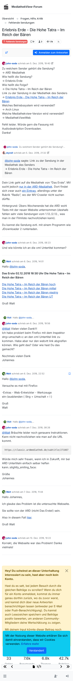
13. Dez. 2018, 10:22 (40, 538)
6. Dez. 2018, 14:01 (33, 261)
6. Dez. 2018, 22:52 (34, 373)
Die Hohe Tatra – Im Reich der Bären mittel (29, 288)
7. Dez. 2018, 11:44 (33, 491)
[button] (4, 676)
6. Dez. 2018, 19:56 (40, 323)
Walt (8, 261)
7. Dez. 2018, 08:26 (40, 427)
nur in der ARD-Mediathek (35, 186)
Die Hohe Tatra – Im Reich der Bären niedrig (30, 292)
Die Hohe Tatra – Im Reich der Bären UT (27, 296)
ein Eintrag (29, 190)
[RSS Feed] (58, 42)
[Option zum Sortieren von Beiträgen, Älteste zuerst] (7, 53)
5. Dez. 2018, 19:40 (40, 63)
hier (29, 517)
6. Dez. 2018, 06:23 (40, 242)
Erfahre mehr (30, 643)
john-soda (11, 63)
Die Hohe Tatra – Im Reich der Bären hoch (29, 284)
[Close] (67, 570)
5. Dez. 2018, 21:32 (36, 152)
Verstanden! (36, 650)
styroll (9, 152)
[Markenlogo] (6, 7)
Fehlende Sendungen (16, 41)
